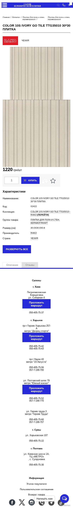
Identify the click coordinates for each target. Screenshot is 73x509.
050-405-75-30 (36, 464)
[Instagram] (32, 502)
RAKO (34, 233)
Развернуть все (17, 249)
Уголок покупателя (37, 484)
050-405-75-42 (36, 346)
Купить (32, 180)
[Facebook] (12, 502)
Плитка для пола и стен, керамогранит (34, 18)
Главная (6, 17)
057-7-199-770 (36, 400)
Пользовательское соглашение (36, 489)
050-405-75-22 (36, 440)
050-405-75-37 (36, 312)
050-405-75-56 (36, 367)
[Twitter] (22, 502)
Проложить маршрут (36, 304)
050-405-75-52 (36, 398)
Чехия (34, 238)
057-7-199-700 (36, 370)
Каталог (16, 17)
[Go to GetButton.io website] (64, 505)
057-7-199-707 (36, 422)
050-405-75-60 (36, 419)
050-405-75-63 (36, 348)
